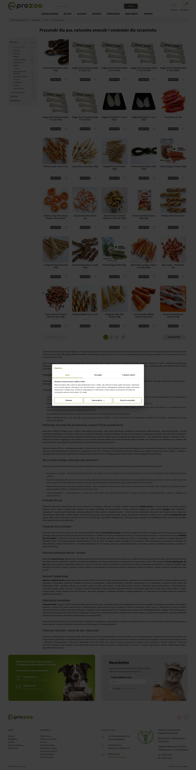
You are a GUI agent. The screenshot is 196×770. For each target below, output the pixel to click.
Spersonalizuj (97, 400)
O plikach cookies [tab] (128, 375)
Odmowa (68, 400)
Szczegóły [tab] (98, 375)
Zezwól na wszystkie (127, 400)
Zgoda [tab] (67, 375)
